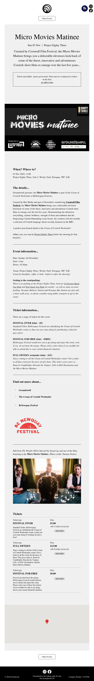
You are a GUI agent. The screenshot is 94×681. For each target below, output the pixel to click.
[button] (47, 390)
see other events (47, 82)
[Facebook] (91, 10)
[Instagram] (91, 6)
